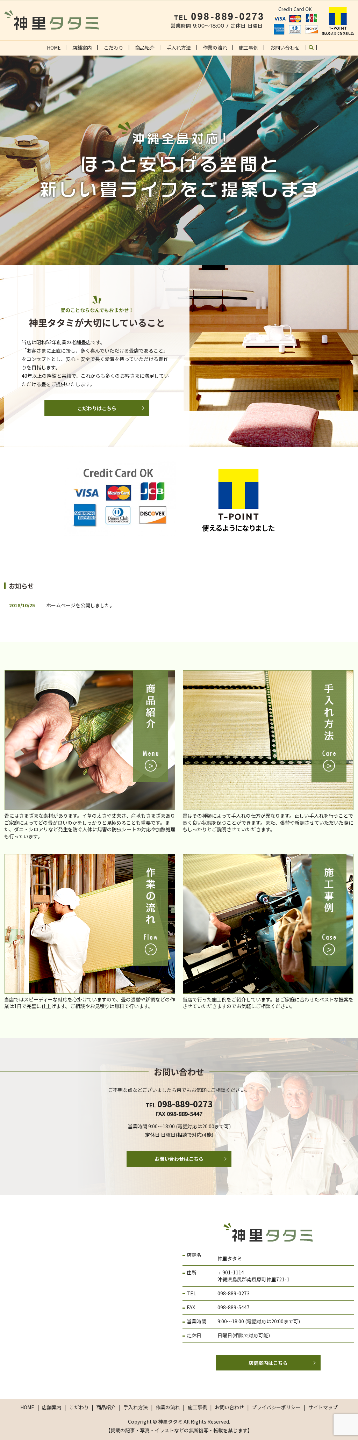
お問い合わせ (285, 47)
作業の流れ (215, 47)
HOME (54, 47)
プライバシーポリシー (276, 1407)
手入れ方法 (178, 47)
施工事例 (248, 47)
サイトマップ (323, 1407)
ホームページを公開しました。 (80, 605)
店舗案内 (82, 47)
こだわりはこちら (96, 408)
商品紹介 (145, 47)
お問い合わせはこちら (179, 1158)
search (314, 49)
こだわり (113, 47)
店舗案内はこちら (268, 1362)
